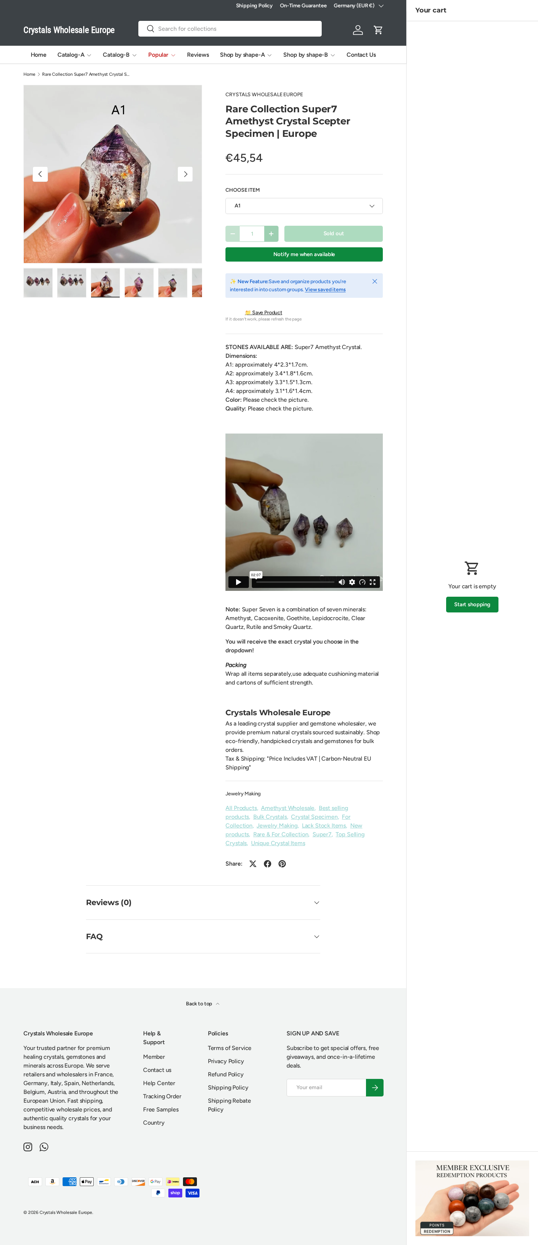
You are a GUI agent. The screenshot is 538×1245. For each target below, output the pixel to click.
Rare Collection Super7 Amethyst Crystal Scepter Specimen (86, 74)
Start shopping (472, 604)
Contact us (157, 1069)
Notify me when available (304, 254)
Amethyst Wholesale (287, 808)
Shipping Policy (254, 5)
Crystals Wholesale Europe (66, 1212)
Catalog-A (71, 54)
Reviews (198, 54)
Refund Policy (226, 1074)
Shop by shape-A (242, 54)
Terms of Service (229, 1048)
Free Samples (161, 1109)
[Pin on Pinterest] (282, 863)
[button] (378, 30)
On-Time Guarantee (303, 5)
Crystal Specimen (314, 816)
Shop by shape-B (305, 54)
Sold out (334, 233)
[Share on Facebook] (267, 863)
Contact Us (361, 54)
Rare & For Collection (281, 834)
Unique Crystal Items (278, 843)
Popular (158, 54)
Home (38, 54)
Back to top (199, 1004)
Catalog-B (116, 54)
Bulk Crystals (270, 816)
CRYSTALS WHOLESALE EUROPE (264, 94)
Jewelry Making (243, 794)
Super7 (322, 834)
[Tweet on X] (253, 863)
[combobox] (229, 29)
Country (154, 1122)
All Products (241, 808)
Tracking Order (162, 1096)
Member (154, 1056)
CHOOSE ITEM (242, 190)
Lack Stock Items (324, 825)
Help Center (159, 1083)
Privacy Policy (226, 1061)
